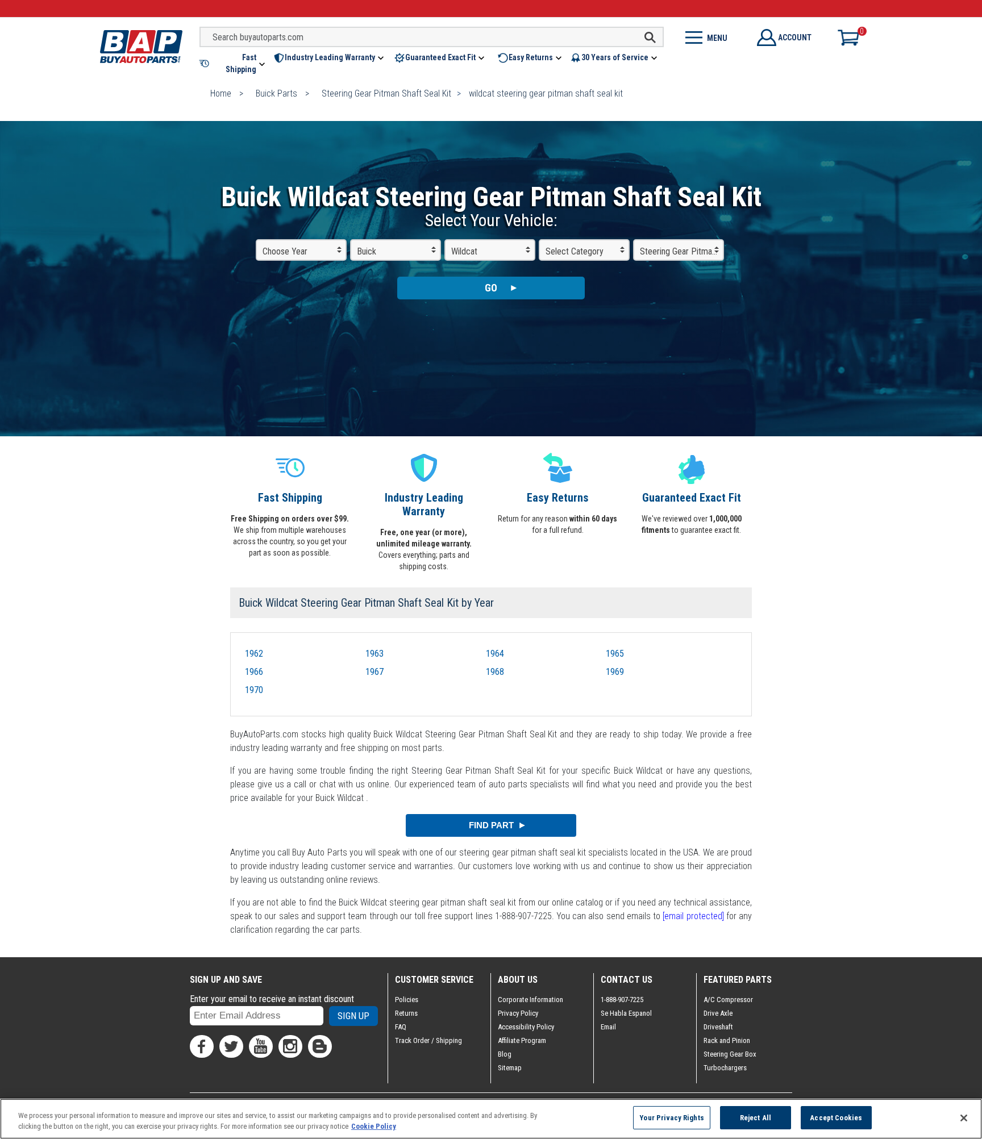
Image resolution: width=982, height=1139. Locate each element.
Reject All (755, 1117)
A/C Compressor (728, 999)
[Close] (963, 1117)
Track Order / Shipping (428, 1040)
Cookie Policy (373, 1127)
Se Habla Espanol (626, 1013)
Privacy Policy (518, 1013)
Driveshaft (718, 1027)
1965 (615, 653)
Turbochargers (725, 1067)
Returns (406, 1013)
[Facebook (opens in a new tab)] (202, 1046)
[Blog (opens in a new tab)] (320, 1046)
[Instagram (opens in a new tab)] (290, 1046)
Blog (504, 1054)
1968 (495, 671)
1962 (254, 653)
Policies (406, 999)
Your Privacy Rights (671, 1117)
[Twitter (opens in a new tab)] (231, 1046)
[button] (233, 64)
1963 (374, 653)
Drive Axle (718, 1013)
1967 (374, 671)
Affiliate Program (522, 1040)
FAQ (400, 1027)
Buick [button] (366, 251)
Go (491, 288)
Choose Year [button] (285, 251)
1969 (615, 671)
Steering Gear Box (730, 1054)
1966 (254, 671)
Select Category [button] (575, 251)
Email (608, 1027)
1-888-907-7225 (622, 999)
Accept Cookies (836, 1117)
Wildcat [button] (464, 251)
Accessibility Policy (526, 1027)
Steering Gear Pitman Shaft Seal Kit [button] (682, 251)
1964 (495, 653)
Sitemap (510, 1067)
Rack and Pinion (727, 1040)
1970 (254, 690)
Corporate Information (530, 999)
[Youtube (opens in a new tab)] (261, 1046)
